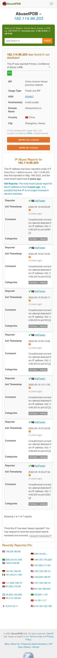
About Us (15, 643)
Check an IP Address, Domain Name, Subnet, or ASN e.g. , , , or (27, 31)
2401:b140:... (41, 553)
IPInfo (29, 133)
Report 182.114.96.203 (28, 139)
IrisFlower (40, 200)
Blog (7, 643)
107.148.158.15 (42, 582)
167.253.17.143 (42, 565)
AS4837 (29, 96)
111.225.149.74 (14, 582)
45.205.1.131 (41, 594)
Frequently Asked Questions (34, 643)
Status (27, 646)
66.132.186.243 (42, 588)
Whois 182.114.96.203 (28, 147)
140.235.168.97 (42, 577)
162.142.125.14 (42, 571)
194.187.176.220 (43, 559)
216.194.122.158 (43, 606)
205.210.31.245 (14, 559)
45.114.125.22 (13, 598)
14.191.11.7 (40, 600)
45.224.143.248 (14, 594)
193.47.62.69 (12, 563)
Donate (35, 646)
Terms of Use (36, 636)
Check (47, 40)
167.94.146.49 (13, 571)
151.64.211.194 (14, 574)
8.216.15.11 (12, 606)
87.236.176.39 (13, 586)
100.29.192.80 (13, 551)
